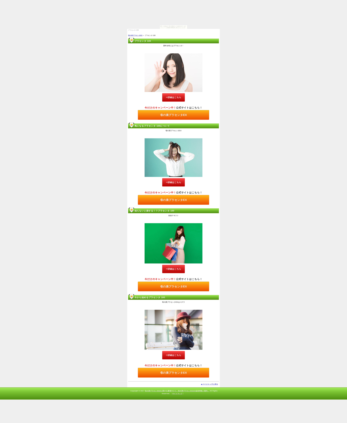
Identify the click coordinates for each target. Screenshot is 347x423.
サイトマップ (177, 393)
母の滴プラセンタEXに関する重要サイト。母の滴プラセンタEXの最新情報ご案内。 (177, 391)
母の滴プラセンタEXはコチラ (173, 302)
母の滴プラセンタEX (135, 35)
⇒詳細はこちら (173, 97)
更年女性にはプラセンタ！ (173, 46)
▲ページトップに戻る (209, 384)
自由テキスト (173, 215)
